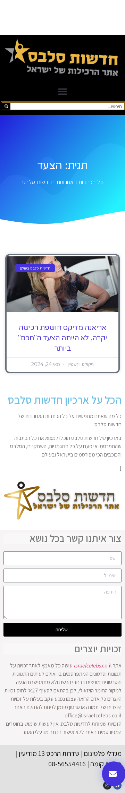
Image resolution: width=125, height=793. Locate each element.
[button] (62, 91)
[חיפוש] (6, 106)
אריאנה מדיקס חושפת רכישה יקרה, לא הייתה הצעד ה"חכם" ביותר (62, 338)
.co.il (93, 665)
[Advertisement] (62, 17)
